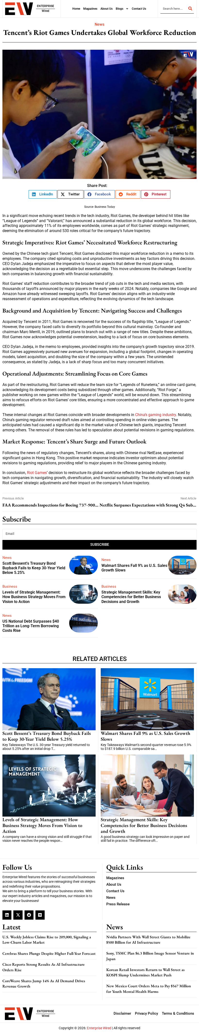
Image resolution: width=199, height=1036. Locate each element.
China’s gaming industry (155, 414)
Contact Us (139, 8)
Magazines (90, 8)
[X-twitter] (17, 914)
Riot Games (37, 472)
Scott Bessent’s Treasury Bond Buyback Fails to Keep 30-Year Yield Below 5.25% (33, 568)
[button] (43, 194)
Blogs (119, 8)
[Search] (190, 8)
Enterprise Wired (99, 1028)
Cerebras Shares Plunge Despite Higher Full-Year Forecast (49, 953)
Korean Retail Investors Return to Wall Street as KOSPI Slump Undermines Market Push (145, 972)
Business (9, 586)
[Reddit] (29, 914)
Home (76, 8)
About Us (106, 8)
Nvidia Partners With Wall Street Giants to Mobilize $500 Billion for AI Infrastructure (148, 939)
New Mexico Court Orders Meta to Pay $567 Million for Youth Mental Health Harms (148, 988)
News (99, 24)
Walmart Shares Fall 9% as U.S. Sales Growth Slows (145, 736)
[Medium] (39, 914)
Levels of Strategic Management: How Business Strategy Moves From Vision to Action (34, 597)
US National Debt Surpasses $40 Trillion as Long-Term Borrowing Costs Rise (30, 626)
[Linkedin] (6, 914)
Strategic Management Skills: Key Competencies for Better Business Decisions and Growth (131, 597)
